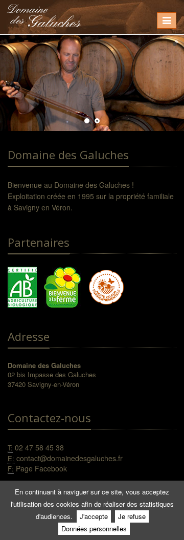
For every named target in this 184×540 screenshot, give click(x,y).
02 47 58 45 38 (39, 447)
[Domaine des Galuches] (43, 13)
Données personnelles (94, 528)
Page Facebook (41, 468)
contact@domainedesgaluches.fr (69, 458)
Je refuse (132, 516)
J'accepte (94, 516)
